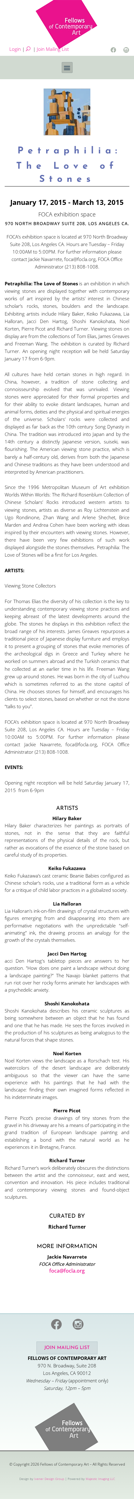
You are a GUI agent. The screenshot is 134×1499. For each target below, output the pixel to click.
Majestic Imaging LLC (100, 1479)
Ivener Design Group (49, 1479)
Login (15, 49)
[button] (67, 67)
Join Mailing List (53, 49)
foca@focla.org (67, 1270)
